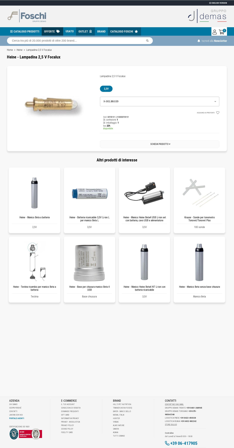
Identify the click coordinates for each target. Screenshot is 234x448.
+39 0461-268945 (194, 408)
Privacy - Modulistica (70, 422)
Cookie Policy (67, 429)
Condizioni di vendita (70, 408)
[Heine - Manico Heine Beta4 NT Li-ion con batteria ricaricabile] (144, 262)
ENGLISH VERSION (219, 3)
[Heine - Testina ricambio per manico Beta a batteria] (34, 262)
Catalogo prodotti (26, 31)
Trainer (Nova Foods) (122, 408)
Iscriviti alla (214, 41)
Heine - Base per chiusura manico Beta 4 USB (89, 288)
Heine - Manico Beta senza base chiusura (199, 286)
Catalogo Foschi (121, 31)
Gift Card (65, 415)
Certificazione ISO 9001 (19, 427)
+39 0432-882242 (188, 421)
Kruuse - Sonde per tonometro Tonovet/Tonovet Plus (199, 219)
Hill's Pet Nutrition (122, 404)
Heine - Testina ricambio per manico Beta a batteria (34, 288)
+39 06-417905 (183, 443)
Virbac (116, 422)
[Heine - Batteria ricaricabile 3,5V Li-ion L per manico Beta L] (89, 193)
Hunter (116, 418)
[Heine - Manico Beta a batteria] (34, 193)
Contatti (13, 411)
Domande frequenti (70, 411)
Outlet (83, 31)
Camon (116, 429)
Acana (115, 432)
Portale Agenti (16, 418)
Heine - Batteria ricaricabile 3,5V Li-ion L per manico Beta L (89, 219)
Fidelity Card (67, 432)
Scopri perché (15, 408)
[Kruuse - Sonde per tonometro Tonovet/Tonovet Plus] (199, 193)
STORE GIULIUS (171, 424)
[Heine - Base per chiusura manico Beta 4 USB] (89, 262)
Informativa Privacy (70, 418)
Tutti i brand (119, 436)
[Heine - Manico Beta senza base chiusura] (199, 262)
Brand (101, 31)
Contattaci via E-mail (174, 404)
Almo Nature (118, 425)
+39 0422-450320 (188, 418)
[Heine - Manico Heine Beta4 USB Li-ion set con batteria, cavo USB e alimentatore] (144, 193)
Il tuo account (68, 404)
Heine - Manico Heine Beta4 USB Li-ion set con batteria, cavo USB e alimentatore (144, 219)
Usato (70, 31)
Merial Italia (118, 415)
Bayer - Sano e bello (122, 411)
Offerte (49, 31)
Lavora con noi (16, 415)
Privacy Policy (67, 425)
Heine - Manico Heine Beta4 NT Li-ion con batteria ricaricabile (144, 288)
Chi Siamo (13, 404)
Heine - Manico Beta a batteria (34, 217)
